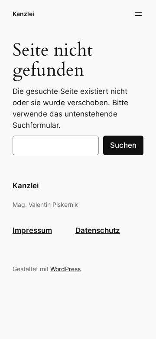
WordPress (65, 269)
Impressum (32, 230)
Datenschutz (97, 230)
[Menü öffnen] (138, 14)
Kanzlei (23, 13)
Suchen (123, 145)
